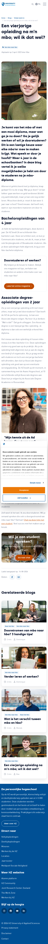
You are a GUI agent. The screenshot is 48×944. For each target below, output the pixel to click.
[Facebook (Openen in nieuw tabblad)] (11, 911)
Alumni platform (9, 878)
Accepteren (24, 490)
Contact (5, 939)
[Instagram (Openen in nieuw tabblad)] (4, 911)
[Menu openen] (45, 4)
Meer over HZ (10, 823)
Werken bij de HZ (9, 851)
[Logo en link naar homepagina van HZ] (8, 4)
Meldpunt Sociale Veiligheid (14, 866)
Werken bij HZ (8, 898)
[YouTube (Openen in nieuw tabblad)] (17, 911)
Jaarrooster (6, 861)
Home (3, 18)
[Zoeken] (32, 4)
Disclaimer (6, 933)
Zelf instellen (22, 498)
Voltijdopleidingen (9, 837)
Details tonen (35, 483)
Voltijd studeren (19, 18)
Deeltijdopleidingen (10, 842)
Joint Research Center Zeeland (15, 888)
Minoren (5, 847)
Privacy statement (9, 928)
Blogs (10, 18)
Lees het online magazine (18, 286)
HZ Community (8, 883)
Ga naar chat (24, 557)
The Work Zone (8, 893)
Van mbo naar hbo (10, 47)
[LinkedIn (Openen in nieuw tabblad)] (24, 911)
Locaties (5, 856)
